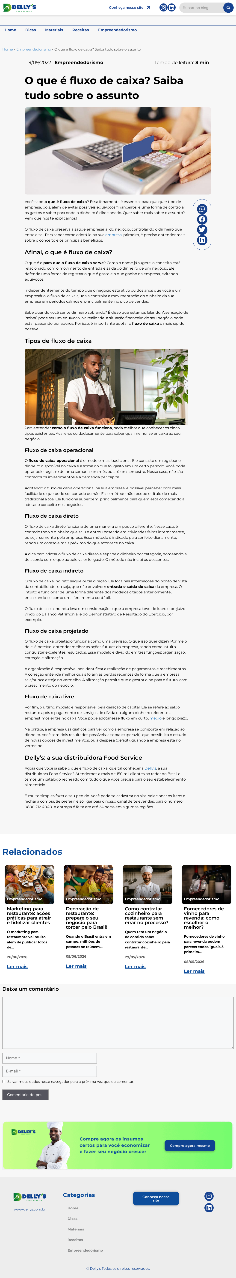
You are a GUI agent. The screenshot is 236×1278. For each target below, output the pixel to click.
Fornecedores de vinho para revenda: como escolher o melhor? (204, 918)
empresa (113, 235)
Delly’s (150, 768)
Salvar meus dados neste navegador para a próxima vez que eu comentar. (70, 1081)
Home (10, 30)
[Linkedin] (172, 7)
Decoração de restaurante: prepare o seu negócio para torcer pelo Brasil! (86, 918)
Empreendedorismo (117, 30)
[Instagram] (163, 7)
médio (156, 718)
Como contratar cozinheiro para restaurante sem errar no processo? (146, 915)
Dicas (30, 30)
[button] (202, 209)
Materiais (54, 30)
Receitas (80, 30)
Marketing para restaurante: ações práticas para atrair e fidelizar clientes (29, 915)
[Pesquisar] (228, 8)
